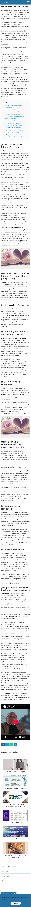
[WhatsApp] (11, 744)
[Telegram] (15, 744)
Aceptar (15, 903)
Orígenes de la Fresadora (13, 128)
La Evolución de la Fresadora (14, 121)
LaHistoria (5, 2)
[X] (7, 744)
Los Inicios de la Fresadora (13, 114)
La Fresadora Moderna (12, 132)
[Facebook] (3, 744)
